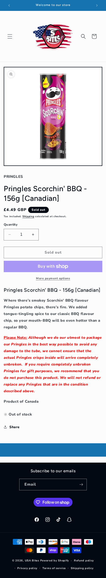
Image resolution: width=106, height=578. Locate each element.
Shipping (28, 216)
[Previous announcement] (9, 5)
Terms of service (54, 568)
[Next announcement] (96, 5)
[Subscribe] (81, 484)
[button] (9, 36)
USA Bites (32, 560)
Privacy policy (27, 568)
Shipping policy (82, 568)
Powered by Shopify (54, 560)
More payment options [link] (53, 278)
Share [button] (14, 427)
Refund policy (84, 560)
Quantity (11, 224)
